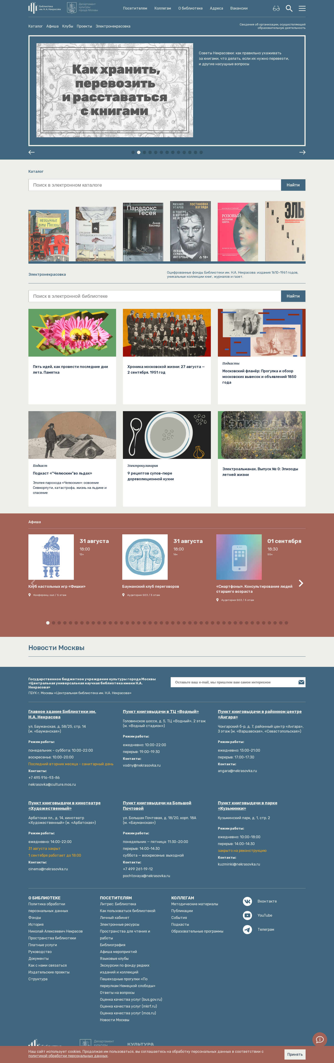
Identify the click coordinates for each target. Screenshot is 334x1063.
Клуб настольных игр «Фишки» (56, 586)
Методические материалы (194, 904)
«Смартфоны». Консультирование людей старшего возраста (254, 589)
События (179, 917)
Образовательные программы (197, 931)
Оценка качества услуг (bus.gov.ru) (131, 999)
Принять (295, 1054)
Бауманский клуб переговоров (150, 586)
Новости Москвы (114, 1020)
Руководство (40, 952)
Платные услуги (42, 945)
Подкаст (40, 466)
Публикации (182, 911)
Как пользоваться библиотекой (127, 911)
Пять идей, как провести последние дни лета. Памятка (70, 370)
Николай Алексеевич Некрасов (55, 931)
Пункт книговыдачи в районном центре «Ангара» (260, 714)
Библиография (112, 945)
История (36, 924)
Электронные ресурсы (119, 924)
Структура (37, 979)
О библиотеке (190, 8)
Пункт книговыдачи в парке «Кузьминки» (247, 805)
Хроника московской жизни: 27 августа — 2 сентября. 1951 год (166, 370)
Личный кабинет (115, 917)
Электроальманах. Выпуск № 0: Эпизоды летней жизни (260, 472)
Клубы (67, 26)
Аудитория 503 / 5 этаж (143, 595)
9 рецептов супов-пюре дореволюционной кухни (150, 476)
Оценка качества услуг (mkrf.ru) (128, 1006)
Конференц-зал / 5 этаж (49, 595)
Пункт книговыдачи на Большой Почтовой (157, 805)
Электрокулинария (142, 466)
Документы (38, 958)
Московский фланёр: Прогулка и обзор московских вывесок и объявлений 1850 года (259, 377)
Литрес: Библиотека (118, 904)
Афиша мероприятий (118, 952)
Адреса (216, 8)
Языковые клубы (114, 958)
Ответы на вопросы (117, 992)
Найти (293, 185)
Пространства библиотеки (52, 938)
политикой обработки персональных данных (68, 1056)
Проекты (84, 26)
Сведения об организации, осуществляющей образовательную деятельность (273, 26)
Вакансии (239, 8)
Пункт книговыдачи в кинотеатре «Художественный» (64, 805)
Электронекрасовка (113, 26)
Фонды (34, 917)
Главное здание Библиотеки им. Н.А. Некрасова (62, 714)
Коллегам (163, 8)
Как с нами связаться (47, 965)
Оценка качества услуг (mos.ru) (128, 1013)
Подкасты (230, 363)
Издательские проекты (49, 972)
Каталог (35, 26)
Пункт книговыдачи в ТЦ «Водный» (161, 711)
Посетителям (135, 8)
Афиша (52, 26)
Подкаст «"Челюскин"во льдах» (62, 473)
